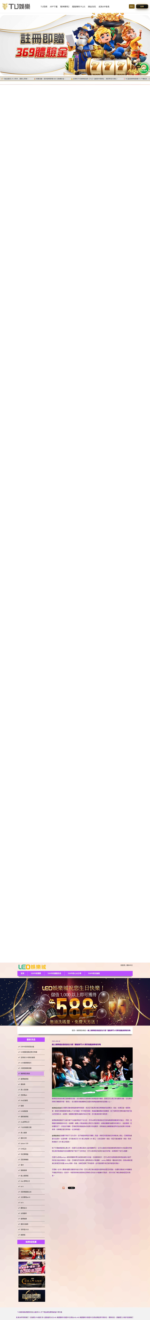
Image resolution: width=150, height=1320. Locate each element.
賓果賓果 (24, 1170)
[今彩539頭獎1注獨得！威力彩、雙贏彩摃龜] (31, 1253)
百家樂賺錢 (24, 1159)
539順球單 (24, 1111)
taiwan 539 (24, 1143)
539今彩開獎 (36, 973)
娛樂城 (23, 1235)
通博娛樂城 (24, 1079)
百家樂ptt (24, 1095)
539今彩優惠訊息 (54, 973)
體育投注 (24, 1208)
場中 (22, 1165)
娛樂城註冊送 (81, 1030)
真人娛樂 (24, 1133)
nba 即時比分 (25, 1181)
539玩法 (23, 1149)
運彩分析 (24, 1138)
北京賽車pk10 (25, 1197)
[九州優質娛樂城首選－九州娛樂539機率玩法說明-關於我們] (32, 966)
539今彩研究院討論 (27, 1047)
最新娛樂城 (24, 1116)
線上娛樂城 (24, 1176)
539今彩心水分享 (74, 973)
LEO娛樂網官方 (26, 1063)
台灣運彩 (24, 1213)
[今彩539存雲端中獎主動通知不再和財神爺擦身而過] (75, 1002)
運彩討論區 (24, 1224)
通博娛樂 (24, 1219)
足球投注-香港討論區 (28, 1057)
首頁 (22, 973)
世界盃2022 (25, 1229)
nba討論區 (24, 1100)
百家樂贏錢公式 (26, 1192)
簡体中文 (130, 965)
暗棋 (22, 1106)
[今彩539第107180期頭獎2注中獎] (31, 1268)
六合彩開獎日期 (26, 1127)
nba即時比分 (25, 1122)
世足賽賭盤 (24, 1154)
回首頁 (123, 965)
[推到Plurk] (63, 1188)
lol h (22, 1186)
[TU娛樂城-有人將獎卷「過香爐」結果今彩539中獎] (31, 1282)
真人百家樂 (24, 1090)
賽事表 (23, 1084)
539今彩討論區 (94, 973)
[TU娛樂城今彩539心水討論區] (31, 1296)
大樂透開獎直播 (26, 1068)
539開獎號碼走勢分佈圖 (29, 1052)
